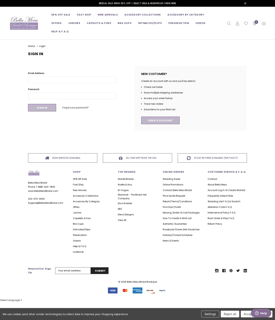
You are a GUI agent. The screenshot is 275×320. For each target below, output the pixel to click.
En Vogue (123, 190)
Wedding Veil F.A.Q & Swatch (224, 201)
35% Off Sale (60, 14)
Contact (212, 179)
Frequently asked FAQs (220, 195)
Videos (200, 23)
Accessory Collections (142, 14)
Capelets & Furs (82, 218)
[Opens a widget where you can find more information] (261, 313)
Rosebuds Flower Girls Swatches (181, 229)
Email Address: (36, 73)
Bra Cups (78, 223)
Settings (210, 314)
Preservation (178, 23)
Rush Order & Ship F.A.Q (221, 218)
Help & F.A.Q (60, 31)
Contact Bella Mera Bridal (177, 190)
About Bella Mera (217, 184)
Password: (34, 89)
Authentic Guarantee (175, 223)
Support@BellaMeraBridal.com (45, 202)
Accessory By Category (185, 14)
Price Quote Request (174, 195)
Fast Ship (84, 14)
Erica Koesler (125, 203)
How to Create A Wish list (177, 218)
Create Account (160, 120)
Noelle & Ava (125, 184)
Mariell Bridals (126, 179)
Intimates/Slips (150, 23)
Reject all (230, 314)
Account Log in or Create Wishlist (226, 190)
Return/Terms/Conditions (177, 201)
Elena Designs (126, 214)
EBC (120, 208)
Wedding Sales (171, 179)
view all (122, 220)
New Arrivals (80, 190)
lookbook (78, 251)
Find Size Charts (172, 207)
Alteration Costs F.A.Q (220, 207)
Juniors (74, 23)
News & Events (171, 240)
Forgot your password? (75, 107)
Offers (76, 207)
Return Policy (215, 223)
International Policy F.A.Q (221, 212)
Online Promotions (173, 184)
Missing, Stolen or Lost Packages (181, 212)
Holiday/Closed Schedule (177, 235)
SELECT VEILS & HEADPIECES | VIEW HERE (154, 3)
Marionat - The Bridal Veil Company (132, 196)
